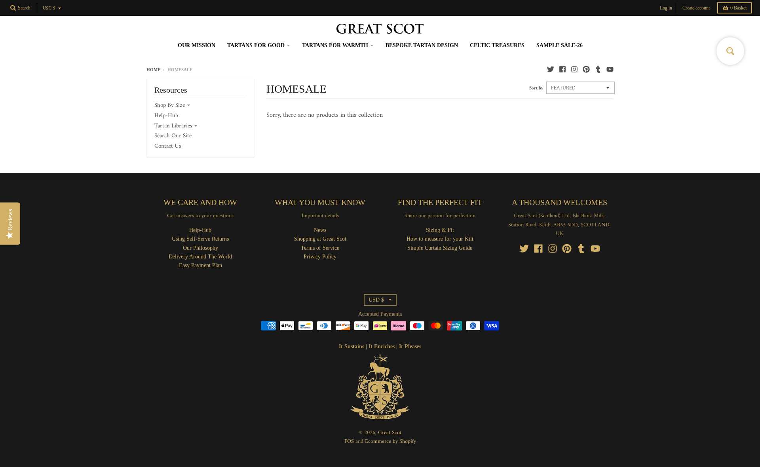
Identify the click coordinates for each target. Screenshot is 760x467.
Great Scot (389, 433)
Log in (666, 8)
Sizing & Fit (440, 230)
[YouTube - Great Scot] (610, 69)
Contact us (167, 146)
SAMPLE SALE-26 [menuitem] (559, 45)
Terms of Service (320, 248)
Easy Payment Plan (200, 265)
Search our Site (173, 136)
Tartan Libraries (173, 126)
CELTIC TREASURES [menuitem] (497, 45)
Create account (696, 8)
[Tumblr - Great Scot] (598, 69)
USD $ (49, 8)
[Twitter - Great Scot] (550, 69)
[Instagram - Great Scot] (574, 69)
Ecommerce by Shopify (390, 441)
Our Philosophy (200, 248)
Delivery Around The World (200, 257)
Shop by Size (169, 105)
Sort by (536, 87)
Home (153, 69)
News (320, 230)
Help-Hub (166, 115)
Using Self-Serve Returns (200, 239)
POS (349, 441)
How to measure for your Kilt (440, 239)
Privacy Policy (320, 257)
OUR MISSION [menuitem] (196, 45)
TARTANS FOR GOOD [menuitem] (256, 45)
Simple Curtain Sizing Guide (439, 248)
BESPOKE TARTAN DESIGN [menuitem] (422, 45)
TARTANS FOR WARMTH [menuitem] (335, 45)
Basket (738, 8)
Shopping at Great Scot (320, 239)
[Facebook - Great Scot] (562, 69)
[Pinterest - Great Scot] (586, 69)
